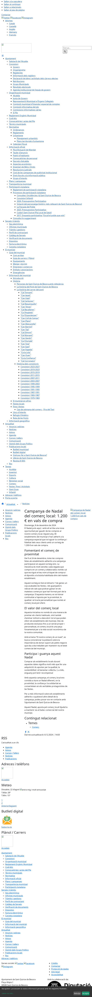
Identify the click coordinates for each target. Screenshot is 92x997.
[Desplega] (18, 504)
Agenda (8, 518)
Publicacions (11, 758)
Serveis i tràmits (8, 890)
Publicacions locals (13, 952)
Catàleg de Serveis (13, 904)
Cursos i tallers (12, 521)
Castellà (12, 26)
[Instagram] (27, 17)
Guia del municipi (13, 921)
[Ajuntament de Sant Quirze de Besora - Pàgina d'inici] (16, 47)
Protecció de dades (60, 969)
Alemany (13, 32)
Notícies (26, 503)
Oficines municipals (14, 895)
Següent (13, 806)
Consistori (9, 858)
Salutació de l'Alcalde (14, 855)
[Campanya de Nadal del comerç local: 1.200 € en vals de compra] (80, 514)
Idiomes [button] (9, 20)
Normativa (10, 875)
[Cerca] (65, 51)
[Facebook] (15, 17)
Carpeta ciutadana (13, 915)
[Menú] (2, 55)
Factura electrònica (14, 913)
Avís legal (55, 971)
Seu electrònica (12, 893)
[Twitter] (5, 17)
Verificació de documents (16, 907)
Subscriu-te (6, 827)
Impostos (9, 910)
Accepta (85, 993)
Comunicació (11, 524)
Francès (12, 35)
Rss (6, 538)
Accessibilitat (57, 974)
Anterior (5, 806)
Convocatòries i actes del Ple (18, 870)
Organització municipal (15, 861)
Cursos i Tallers (12, 753)
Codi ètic (9, 867)
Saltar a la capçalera (13, 1)
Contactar (5, 14)
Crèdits (54, 963)
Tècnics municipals (13, 873)
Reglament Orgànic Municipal (18, 864)
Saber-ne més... (8, 993)
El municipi (6, 918)
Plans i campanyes (13, 881)
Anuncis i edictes (12, 510)
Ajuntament (6, 853)
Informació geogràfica (15, 927)
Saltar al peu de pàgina (14, 10)
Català (12, 23)
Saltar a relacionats (12, 7)
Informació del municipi (16, 924)
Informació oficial (13, 878)
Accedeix (5, 779)
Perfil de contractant (14, 901)
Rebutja (77, 993)
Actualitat (11, 504)
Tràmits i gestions (13, 898)
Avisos (8, 515)
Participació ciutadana (15, 887)
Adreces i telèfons (9, 958)
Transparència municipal (16, 884)
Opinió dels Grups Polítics (17, 950)
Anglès (12, 29)
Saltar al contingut (12, 4)
